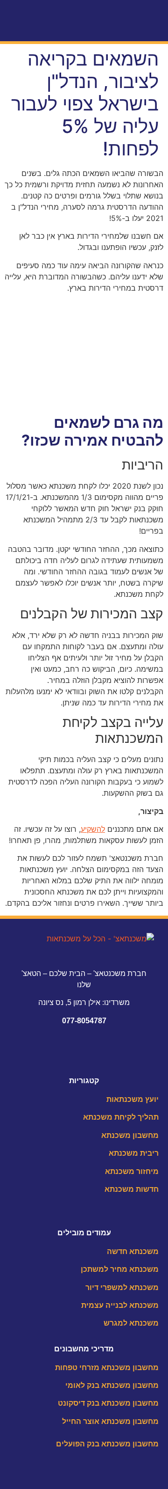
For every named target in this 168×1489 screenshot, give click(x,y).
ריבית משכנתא (134, 1153)
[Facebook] (95, 1052)
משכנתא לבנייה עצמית (120, 1305)
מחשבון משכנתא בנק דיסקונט (108, 1403)
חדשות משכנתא (132, 1189)
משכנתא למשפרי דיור (122, 1287)
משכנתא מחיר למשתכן (120, 1269)
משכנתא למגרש (131, 1323)
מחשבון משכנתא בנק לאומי (112, 1385)
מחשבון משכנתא (130, 1135)
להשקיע (93, 829)
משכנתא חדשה (133, 1251)
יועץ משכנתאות (132, 1099)
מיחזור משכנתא (132, 1171)
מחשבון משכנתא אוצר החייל (110, 1421)
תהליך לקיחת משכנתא (121, 1117)
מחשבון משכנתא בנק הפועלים (107, 1444)
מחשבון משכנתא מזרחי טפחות (107, 1368)
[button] (155, 25)
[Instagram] (73, 1052)
